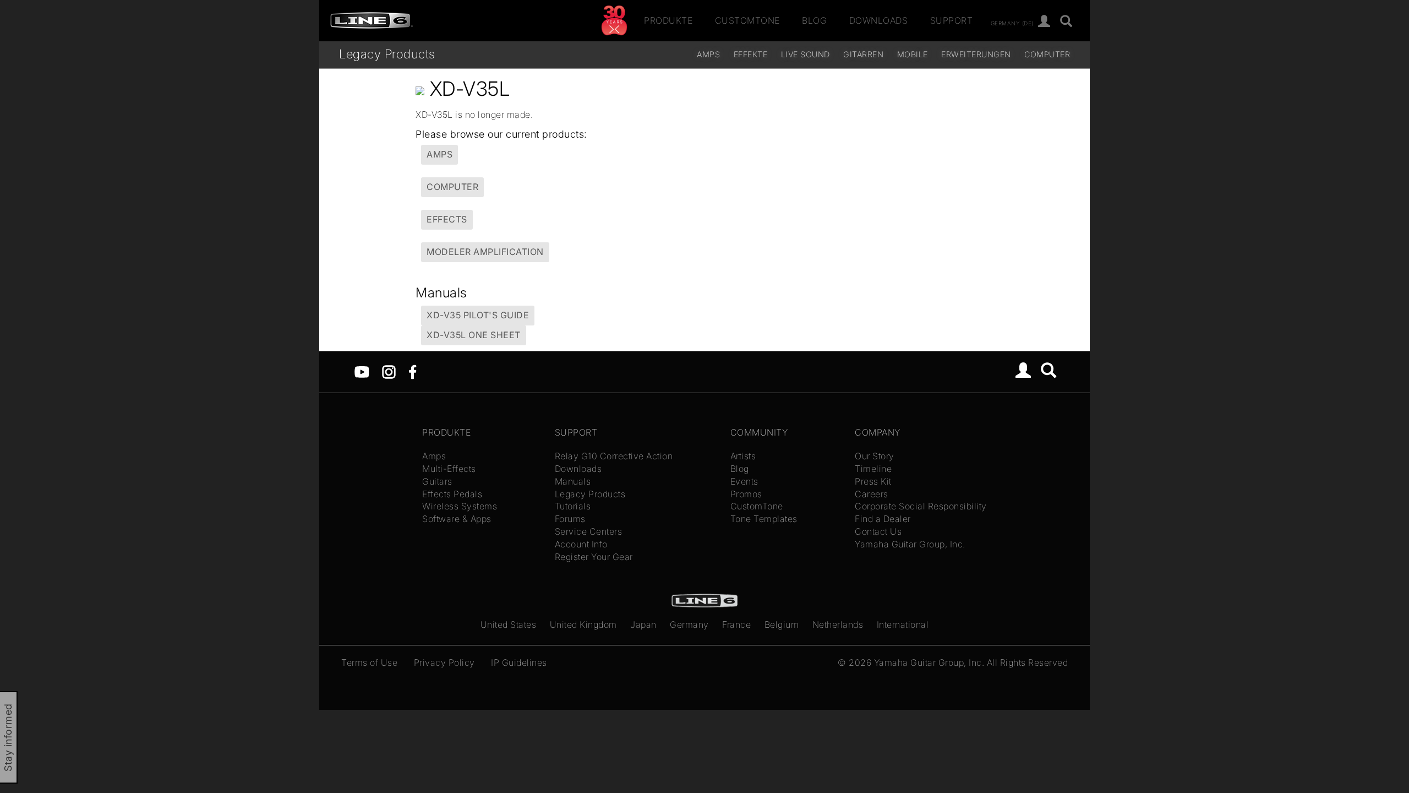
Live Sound (805, 54)
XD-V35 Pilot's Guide (478, 315)
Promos (746, 493)
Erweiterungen (976, 54)
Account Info (581, 544)
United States (508, 624)
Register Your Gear (594, 556)
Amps (708, 54)
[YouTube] (362, 371)
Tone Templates (764, 518)
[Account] (1044, 21)
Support (951, 20)
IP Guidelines (519, 662)
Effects (447, 219)
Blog (814, 20)
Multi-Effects (449, 468)
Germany (689, 624)
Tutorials (573, 506)
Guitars (437, 481)
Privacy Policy (444, 662)
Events (744, 481)
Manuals (573, 481)
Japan (643, 624)
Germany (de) (1012, 22)
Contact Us (878, 531)
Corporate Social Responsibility (921, 506)
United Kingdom (583, 624)
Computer (1047, 54)
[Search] (1049, 371)
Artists (743, 455)
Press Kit (873, 481)
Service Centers (588, 531)
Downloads (878, 20)
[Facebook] (412, 371)
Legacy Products (387, 53)
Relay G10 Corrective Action (614, 455)
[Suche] (1066, 21)
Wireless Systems (459, 506)
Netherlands (838, 624)
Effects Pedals (452, 493)
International (903, 624)
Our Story (874, 455)
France (736, 624)
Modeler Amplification (485, 251)
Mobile (912, 54)
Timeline (873, 468)
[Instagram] (389, 371)
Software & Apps (456, 518)
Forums (570, 518)
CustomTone (747, 20)
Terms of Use (369, 662)
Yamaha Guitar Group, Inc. (910, 544)
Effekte (751, 54)
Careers (871, 493)
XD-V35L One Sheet (474, 334)
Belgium (781, 624)
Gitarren (863, 54)
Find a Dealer (883, 518)
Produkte (668, 20)
